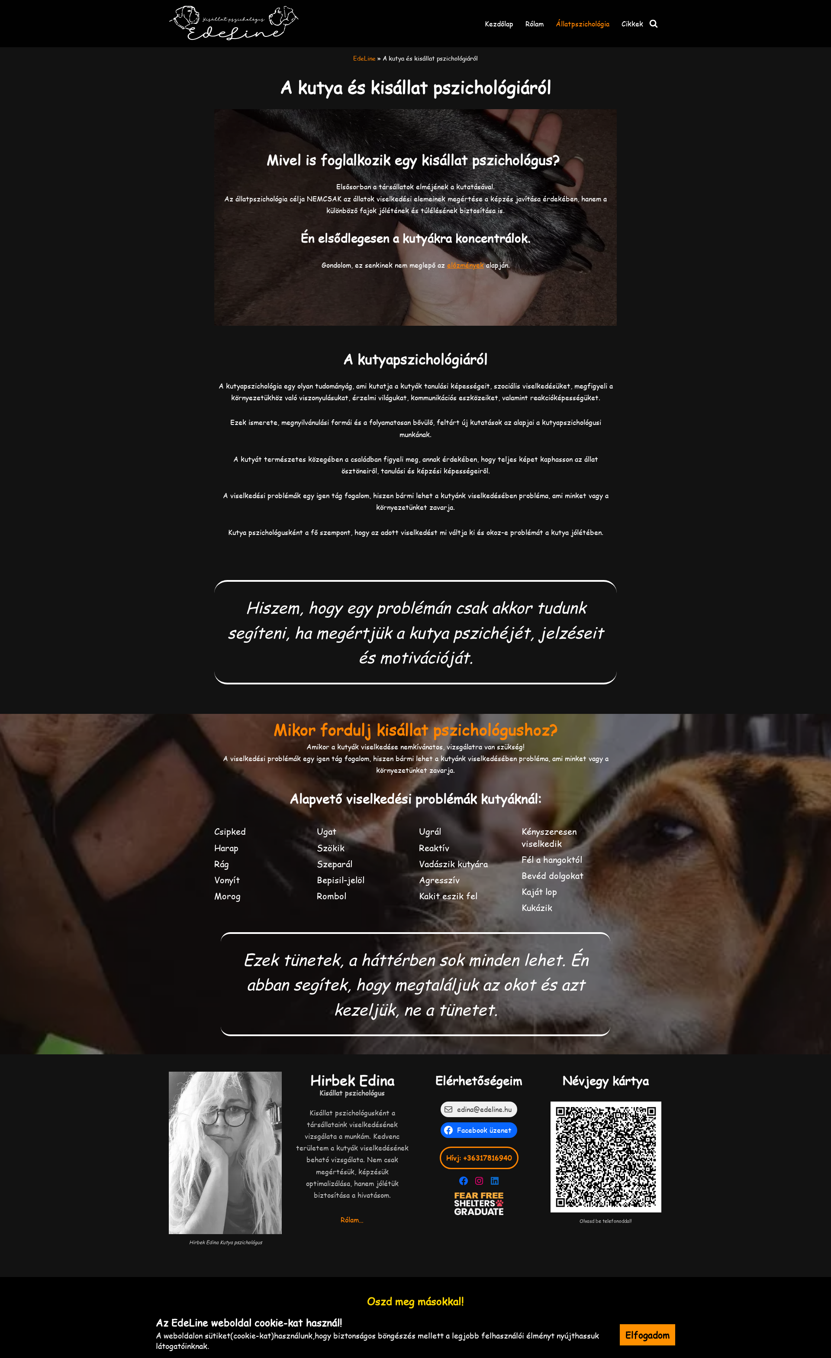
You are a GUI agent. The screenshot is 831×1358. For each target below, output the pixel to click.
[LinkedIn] (495, 1181)
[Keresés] (653, 23)
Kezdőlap (499, 24)
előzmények (465, 265)
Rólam (534, 24)
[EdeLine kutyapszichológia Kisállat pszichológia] (234, 23)
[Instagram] (479, 1181)
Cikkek (632, 24)
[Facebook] (463, 1181)
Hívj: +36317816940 (479, 1158)
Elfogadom (647, 1335)
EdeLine (364, 58)
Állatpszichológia (582, 24)
